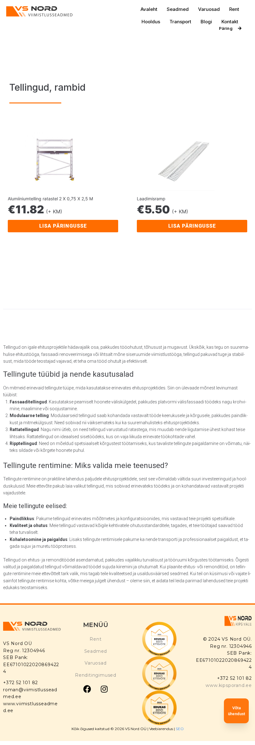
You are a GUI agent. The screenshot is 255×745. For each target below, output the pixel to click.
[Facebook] (87, 689)
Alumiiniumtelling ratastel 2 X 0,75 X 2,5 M (50, 198)
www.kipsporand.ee (229, 685)
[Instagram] (104, 689)
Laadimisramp (151, 198)
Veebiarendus (161, 728)
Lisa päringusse (63, 226)
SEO (180, 728)
